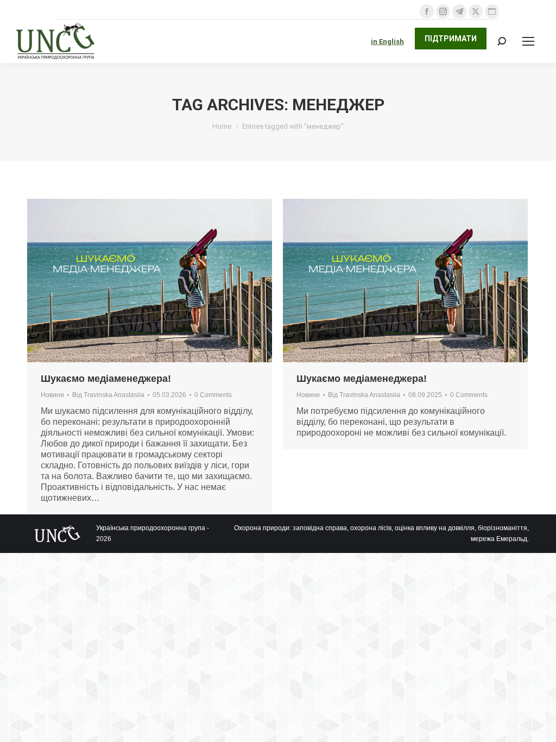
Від (108, 395)
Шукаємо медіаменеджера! (106, 378)
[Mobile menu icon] (528, 41)
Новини (52, 395)
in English (387, 41)
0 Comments (213, 395)
